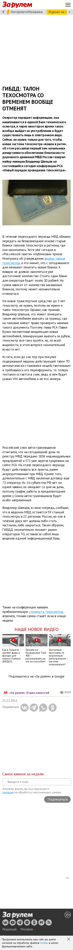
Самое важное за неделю (23, 774)
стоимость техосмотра (46, 612)
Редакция (9, 929)
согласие (8, 792)
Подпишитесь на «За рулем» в (36, 676)
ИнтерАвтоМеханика (27, 12)
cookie (44, 943)
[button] (69, 939)
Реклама (26, 929)
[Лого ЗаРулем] (17, 5)
